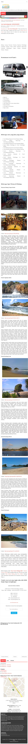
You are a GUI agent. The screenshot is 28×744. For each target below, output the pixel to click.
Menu (3, 13)
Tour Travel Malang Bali (12, 28)
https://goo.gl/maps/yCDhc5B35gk (12, 233)
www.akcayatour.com (14, 602)
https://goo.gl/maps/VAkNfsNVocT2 (12, 399)
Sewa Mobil (20, 573)
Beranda (15, 656)
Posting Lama (24, 656)
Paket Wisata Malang (10, 573)
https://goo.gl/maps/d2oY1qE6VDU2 (13, 476)
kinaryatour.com (15, 741)
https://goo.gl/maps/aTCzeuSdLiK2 (12, 551)
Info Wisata (4, 671)
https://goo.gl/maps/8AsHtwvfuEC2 (12, 318)
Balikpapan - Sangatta (6, 666)
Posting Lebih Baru (4, 656)
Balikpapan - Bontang (6, 664)
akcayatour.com (4, 28)
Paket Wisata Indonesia (7, 673)
